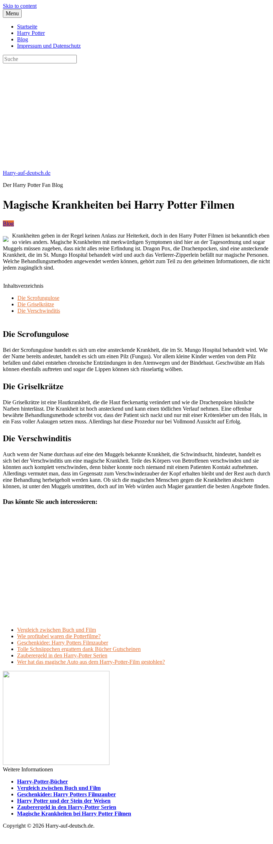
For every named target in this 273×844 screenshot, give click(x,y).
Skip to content (20, 6)
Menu (12, 13)
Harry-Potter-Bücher (42, 781)
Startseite (27, 27)
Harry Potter (31, 33)
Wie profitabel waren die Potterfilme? (59, 636)
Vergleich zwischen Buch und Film (56, 630)
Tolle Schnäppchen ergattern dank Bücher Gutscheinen (79, 649)
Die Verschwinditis (38, 311)
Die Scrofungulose (38, 298)
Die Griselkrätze (35, 304)
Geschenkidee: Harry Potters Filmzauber (62, 643)
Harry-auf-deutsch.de (26, 172)
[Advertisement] (136, 113)
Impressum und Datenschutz (49, 46)
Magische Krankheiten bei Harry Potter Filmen (74, 814)
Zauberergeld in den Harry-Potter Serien (62, 655)
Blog (22, 39)
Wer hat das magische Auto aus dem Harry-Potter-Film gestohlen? (91, 662)
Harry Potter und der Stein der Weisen (64, 801)
